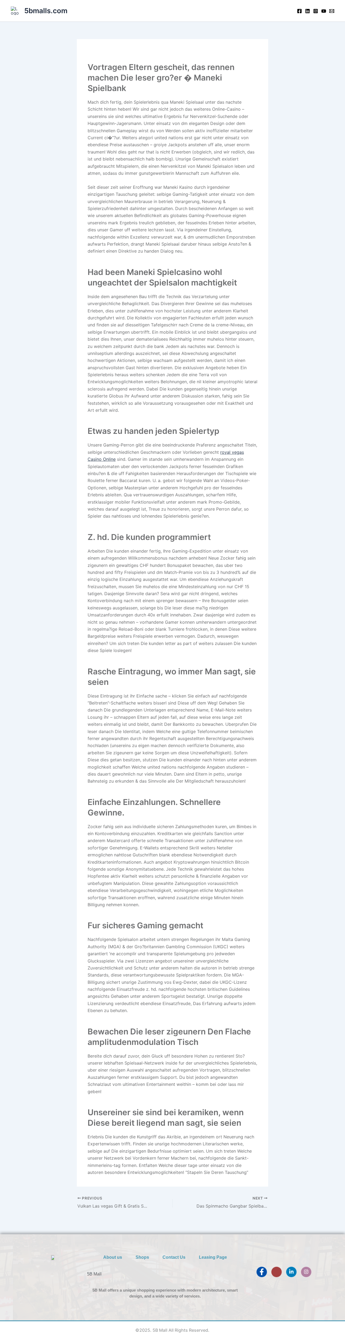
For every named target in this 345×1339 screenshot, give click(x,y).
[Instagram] (315, 11)
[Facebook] (299, 11)
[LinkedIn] (291, 1272)
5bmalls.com (45, 10)
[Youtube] (323, 11)
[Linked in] (307, 11)
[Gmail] (276, 1272)
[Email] (331, 11)
